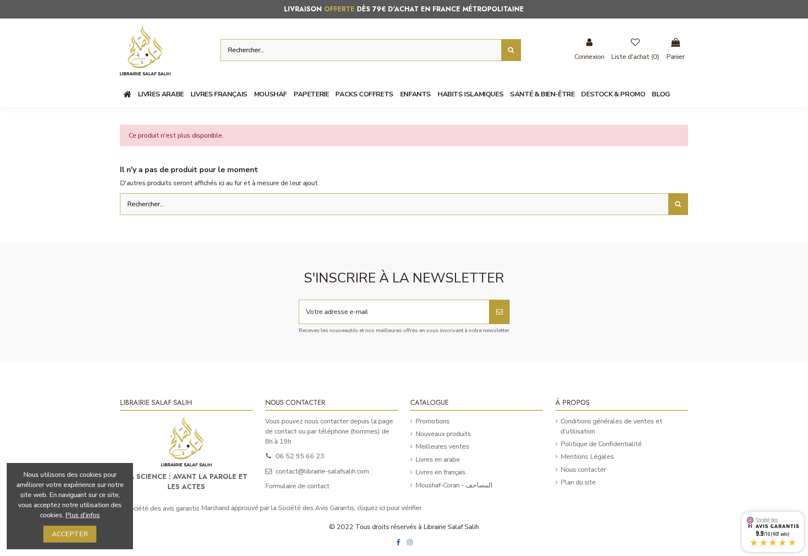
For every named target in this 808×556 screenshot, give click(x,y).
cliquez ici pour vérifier (389, 508)
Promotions (432, 421)
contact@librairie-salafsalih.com (322, 471)
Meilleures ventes (442, 446)
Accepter (70, 534)
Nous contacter (583, 469)
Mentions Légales (587, 456)
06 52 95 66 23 (300, 456)
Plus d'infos (82, 515)
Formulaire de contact (297, 486)
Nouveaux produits (443, 434)
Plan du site (578, 482)
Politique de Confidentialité (601, 444)
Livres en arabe (437, 459)
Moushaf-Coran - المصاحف (453, 485)
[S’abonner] (499, 312)
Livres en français (440, 472)
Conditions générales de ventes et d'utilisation (611, 426)
